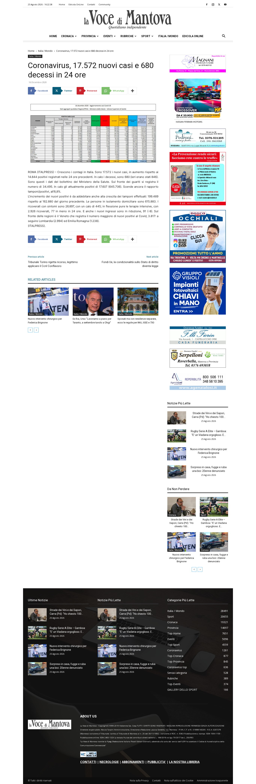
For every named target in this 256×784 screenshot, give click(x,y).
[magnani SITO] (198, 71)
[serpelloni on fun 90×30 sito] (198, 366)
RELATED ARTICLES (41, 279)
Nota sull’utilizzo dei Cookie (178, 780)
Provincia (89, 36)
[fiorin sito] (198, 343)
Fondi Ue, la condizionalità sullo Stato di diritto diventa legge (130, 264)
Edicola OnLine (76, 4)
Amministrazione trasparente (212, 780)
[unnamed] (198, 389)
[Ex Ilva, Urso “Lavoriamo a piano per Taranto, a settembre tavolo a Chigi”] (93, 302)
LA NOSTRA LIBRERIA (184, 762)
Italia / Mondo (168, 36)
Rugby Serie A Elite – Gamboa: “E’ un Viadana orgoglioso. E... (214, 523)
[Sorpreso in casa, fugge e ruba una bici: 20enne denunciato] (176, 471)
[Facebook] (207, 4)
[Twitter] (219, 4)
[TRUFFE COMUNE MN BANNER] (198, 204)
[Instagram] (213, 4)
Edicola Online (192, 36)
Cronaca (67, 36)
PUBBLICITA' (156, 762)
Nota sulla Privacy (139, 780)
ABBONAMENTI (133, 762)
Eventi (108, 36)
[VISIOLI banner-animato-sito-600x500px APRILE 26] (198, 313)
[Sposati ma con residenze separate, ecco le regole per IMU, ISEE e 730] (138, 302)
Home (62, 4)
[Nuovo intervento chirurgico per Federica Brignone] (48, 302)
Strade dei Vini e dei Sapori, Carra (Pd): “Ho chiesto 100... (181, 523)
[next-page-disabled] (36, 330)
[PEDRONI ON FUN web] (198, 146)
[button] (223, 36)
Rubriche (127, 36)
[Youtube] (225, 4)
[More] (133, 90)
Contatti (91, 4)
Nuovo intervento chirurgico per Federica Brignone (181, 558)
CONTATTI (88, 762)
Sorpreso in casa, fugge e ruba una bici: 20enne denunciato (214, 558)
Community (104, 4)
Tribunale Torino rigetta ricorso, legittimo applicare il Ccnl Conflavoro (53, 264)
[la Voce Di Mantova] (128, 19)
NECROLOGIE (109, 762)
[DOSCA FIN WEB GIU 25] (198, 262)
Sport (145, 36)
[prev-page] (30, 330)
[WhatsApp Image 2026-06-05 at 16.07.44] (198, 123)
